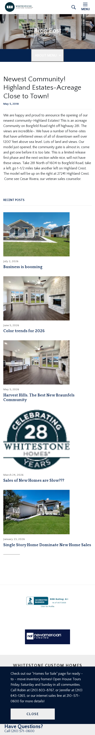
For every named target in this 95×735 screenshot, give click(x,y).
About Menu (46, 55)
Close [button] (33, 714)
